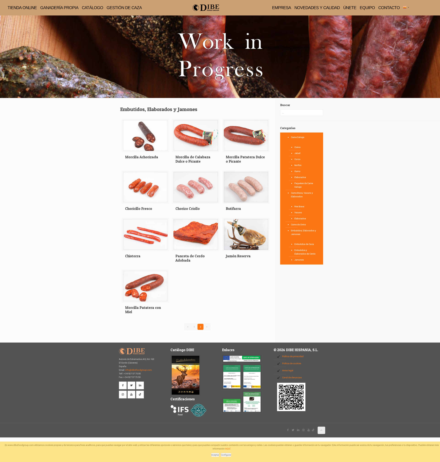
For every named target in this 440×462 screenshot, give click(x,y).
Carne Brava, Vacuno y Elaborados (302, 195)
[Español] (406, 7)
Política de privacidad (293, 356)
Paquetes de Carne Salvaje (303, 185)
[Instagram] (303, 430)
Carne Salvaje (297, 137)
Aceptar (215, 455)
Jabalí (297, 153)
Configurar (226, 455)
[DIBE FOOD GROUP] (205, 7)
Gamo (297, 171)
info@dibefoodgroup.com (138, 370)
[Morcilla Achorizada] (145, 136)
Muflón (297, 165)
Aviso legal (287, 370)
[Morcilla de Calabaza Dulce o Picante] (195, 136)
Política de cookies (291, 363)
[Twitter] (293, 430)
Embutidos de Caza (304, 244)
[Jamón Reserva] (246, 235)
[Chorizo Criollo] (195, 188)
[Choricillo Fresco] (145, 188)
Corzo (297, 159)
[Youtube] (308, 430)
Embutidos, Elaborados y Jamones (303, 232)
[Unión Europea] (241, 362)
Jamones (299, 259)
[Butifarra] (246, 188)
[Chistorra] (145, 235)
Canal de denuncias (292, 377)
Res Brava (299, 206)
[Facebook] (288, 430)
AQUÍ (227, 448)
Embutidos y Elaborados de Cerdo (305, 252)
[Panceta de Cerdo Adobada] (195, 235)
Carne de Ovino (298, 224)
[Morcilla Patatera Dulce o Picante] (246, 136)
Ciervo (297, 147)
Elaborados (300, 177)
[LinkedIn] (298, 430)
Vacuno (298, 212)
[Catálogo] (185, 395)
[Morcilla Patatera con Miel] (145, 287)
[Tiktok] (313, 430)
